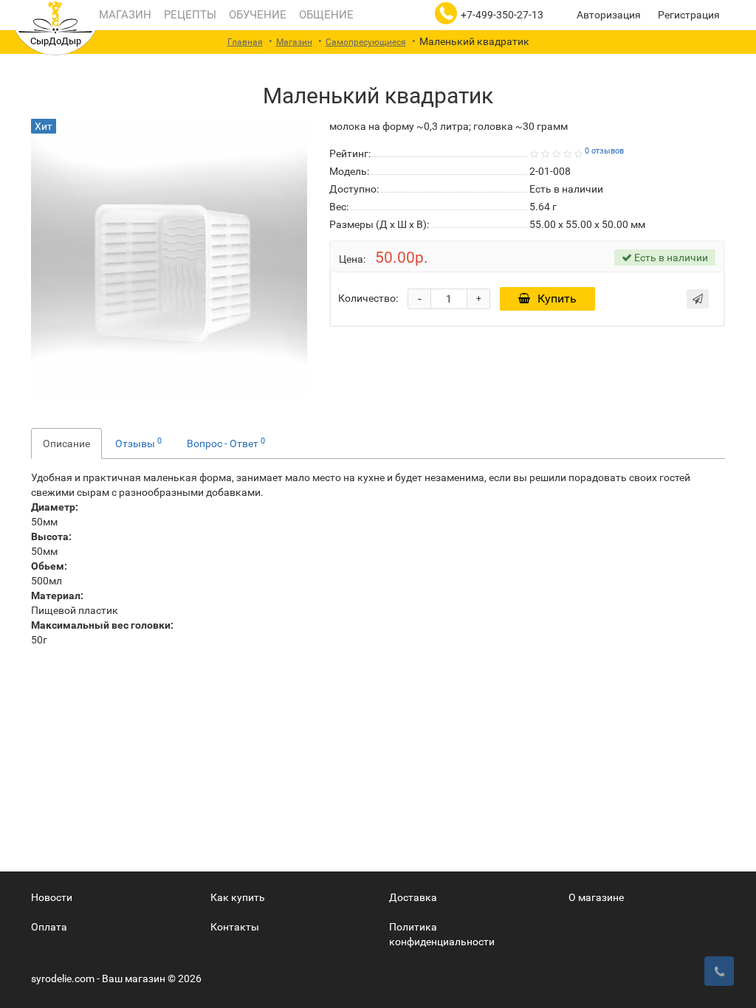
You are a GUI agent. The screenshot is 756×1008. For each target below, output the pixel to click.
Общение (325, 14)
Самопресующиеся (366, 42)
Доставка (413, 897)
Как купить (237, 897)
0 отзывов (604, 151)
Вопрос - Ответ (226, 442)
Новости (51, 897)
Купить (557, 298)
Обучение (256, 14)
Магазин (123, 14)
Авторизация (609, 15)
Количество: (368, 298)
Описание (66, 443)
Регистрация (689, 15)
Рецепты (188, 14)
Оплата (49, 927)
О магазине (596, 897)
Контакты (234, 927)
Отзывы (138, 442)
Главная (245, 42)
